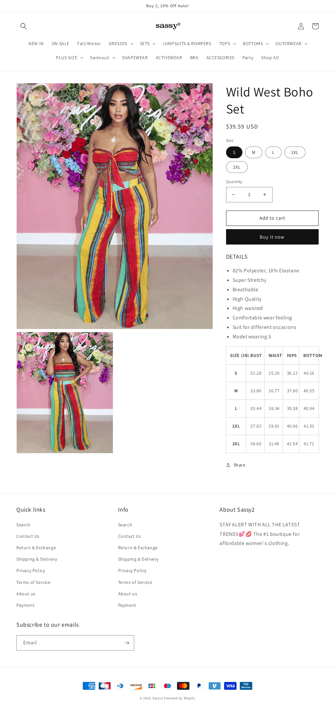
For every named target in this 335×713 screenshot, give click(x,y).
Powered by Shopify (179, 698)
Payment (25, 605)
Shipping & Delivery (36, 559)
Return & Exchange (36, 548)
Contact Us (28, 536)
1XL (295, 152)
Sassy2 (157, 698)
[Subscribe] (126, 643)
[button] (23, 26)
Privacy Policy (30, 570)
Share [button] (240, 465)
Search (23, 525)
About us (26, 594)
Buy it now (272, 237)
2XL (237, 167)
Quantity (234, 181)
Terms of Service (33, 582)
